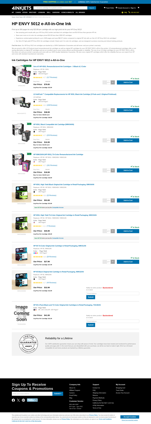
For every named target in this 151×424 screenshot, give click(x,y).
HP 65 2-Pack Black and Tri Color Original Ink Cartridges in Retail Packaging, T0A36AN (67, 305)
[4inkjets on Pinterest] (23, 400)
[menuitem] (13, 12)
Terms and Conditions (105, 419)
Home (14, 17)
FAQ (125, 12)
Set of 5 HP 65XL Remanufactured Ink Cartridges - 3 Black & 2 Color (59, 66)
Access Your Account (122, 393)
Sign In (133, 8)
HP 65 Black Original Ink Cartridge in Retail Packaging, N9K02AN (58, 272)
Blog (70, 398)
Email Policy (73, 395)
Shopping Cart (120, 388)
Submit (90, 297)
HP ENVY (29, 17)
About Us (72, 388)
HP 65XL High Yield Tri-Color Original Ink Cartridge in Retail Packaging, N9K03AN (65, 215)
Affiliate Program (74, 390)
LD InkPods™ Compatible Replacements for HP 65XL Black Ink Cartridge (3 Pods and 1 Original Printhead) (74, 94)
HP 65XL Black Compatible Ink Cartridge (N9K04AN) (53, 124)
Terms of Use (97, 408)
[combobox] (64, 8)
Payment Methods (98, 398)
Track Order (110, 8)
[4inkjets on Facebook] (13, 400)
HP (25, 17)
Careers (72, 393)
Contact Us (96, 388)
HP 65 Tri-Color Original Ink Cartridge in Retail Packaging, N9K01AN (59, 246)
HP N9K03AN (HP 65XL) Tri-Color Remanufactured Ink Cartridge (58, 154)
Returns (95, 395)
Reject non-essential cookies (130, 420)
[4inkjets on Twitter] (18, 400)
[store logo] (21, 8)
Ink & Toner (19, 17)
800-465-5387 (135, 12)
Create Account (123, 8)
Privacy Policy (97, 400)
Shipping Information (99, 393)
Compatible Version (57, 207)
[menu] (75, 12)
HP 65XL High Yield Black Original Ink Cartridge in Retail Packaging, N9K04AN (63, 184)
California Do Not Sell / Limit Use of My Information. (26, 421)
